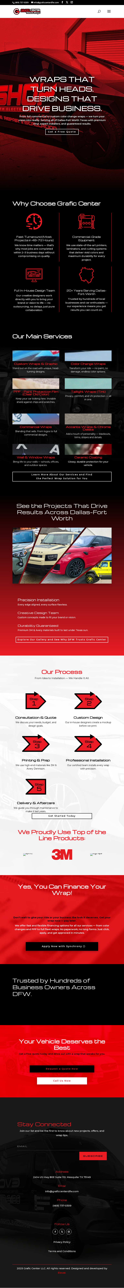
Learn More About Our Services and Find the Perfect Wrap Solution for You (61, 476)
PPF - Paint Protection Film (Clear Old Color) (35, 393)
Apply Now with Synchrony (62, 946)
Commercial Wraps (36, 427)
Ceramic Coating (88, 457)
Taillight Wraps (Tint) (88, 391)
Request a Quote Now (62, 1068)
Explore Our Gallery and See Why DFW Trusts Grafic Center (62, 639)
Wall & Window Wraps (36, 457)
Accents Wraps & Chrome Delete (88, 428)
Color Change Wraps (88, 363)
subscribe (93, 1156)
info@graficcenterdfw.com (62, 1191)
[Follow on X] (62, 1231)
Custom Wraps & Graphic (36, 363)
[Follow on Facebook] (55, 1231)
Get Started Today (62, 815)
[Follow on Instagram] (69, 1231)
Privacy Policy (61, 1242)
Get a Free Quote (62, 131)
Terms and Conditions (62, 1251)
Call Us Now (62, 1080)
